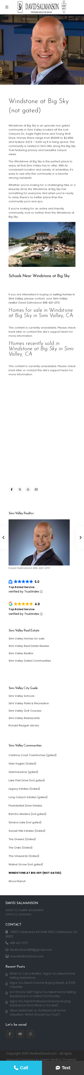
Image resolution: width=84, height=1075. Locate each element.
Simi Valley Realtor (21, 653)
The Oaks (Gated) (20, 848)
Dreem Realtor (50, 1060)
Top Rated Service (21, 587)
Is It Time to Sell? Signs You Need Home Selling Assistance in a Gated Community (43, 994)
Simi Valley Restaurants (24, 718)
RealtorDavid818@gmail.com (31, 950)
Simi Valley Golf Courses (25, 711)
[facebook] (10, 1034)
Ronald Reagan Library (24, 725)
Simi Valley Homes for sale (26, 638)
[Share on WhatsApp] (28, 489)
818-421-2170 (51, 303)
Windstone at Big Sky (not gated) (35, 873)
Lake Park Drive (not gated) (27, 780)
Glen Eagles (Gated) (22, 764)
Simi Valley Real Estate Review (29, 646)
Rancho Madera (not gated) (27, 814)
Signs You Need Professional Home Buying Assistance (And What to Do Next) (40, 1003)
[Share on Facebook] (12, 489)
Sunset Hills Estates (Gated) (27, 831)
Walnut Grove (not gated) (26, 864)
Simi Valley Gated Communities (30, 661)
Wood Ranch (17, 881)
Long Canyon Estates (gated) (28, 797)
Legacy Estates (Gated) (24, 789)
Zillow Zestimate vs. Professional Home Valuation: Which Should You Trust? (38, 1012)
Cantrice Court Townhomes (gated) (32, 755)
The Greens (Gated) (22, 839)
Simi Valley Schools (21, 696)
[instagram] (30, 1034)
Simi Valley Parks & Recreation (29, 703)
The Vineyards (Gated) (24, 856)
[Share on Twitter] (20, 489)
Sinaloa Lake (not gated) (25, 822)
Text (66, 1067)
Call (24, 1067)
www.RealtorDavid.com (27, 956)
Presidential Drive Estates (25, 806)
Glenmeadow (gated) (23, 772)
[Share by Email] (36, 489)
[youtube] (20, 1034)
